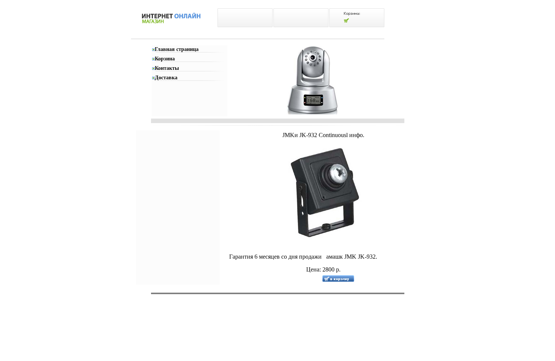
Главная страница (177, 49)
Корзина (165, 59)
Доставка (166, 77)
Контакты (167, 68)
